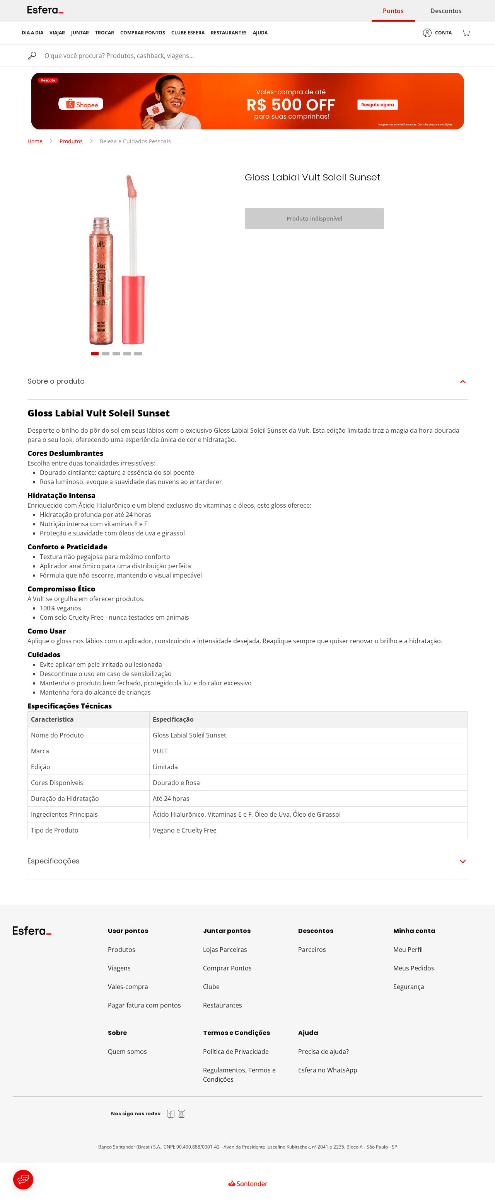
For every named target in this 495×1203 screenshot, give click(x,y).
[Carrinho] (465, 33)
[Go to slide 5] (138, 353)
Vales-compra (128, 986)
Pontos (393, 11)
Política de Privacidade (236, 1051)
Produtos (71, 141)
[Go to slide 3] (116, 353)
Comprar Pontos (227, 968)
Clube (211, 986)
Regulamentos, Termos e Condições (239, 1075)
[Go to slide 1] (95, 353)
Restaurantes (222, 1005)
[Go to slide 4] (127, 353)
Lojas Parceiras (225, 949)
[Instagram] (181, 1113)
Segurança (408, 986)
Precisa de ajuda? (323, 1051)
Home (35, 141)
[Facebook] (171, 1113)
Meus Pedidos (413, 968)
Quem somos (127, 1051)
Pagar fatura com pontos (144, 1005)
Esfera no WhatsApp (327, 1070)
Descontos (446, 11)
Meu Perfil (408, 949)
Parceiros (312, 949)
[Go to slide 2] (105, 353)
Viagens (119, 968)
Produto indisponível (314, 218)
